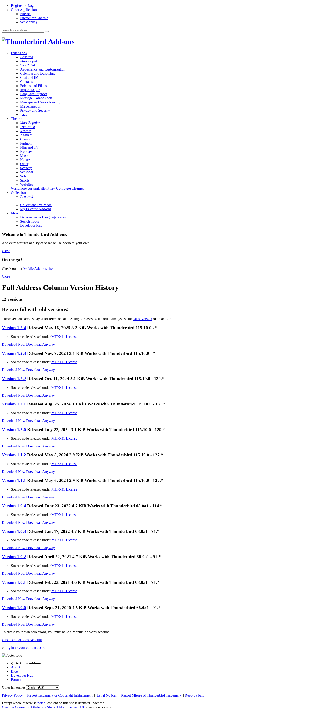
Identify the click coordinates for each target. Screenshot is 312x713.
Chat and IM (29, 77)
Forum (16, 679)
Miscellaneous (30, 106)
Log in (32, 6)
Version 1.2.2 (14, 378)
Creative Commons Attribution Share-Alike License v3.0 (43, 707)
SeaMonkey (28, 22)
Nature (25, 160)
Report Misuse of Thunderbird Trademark (151, 695)
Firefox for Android (34, 18)
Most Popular (30, 61)
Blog (14, 671)
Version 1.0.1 (14, 582)
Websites (26, 184)
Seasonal (26, 172)
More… (16, 213)
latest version (142, 319)
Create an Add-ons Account (22, 640)
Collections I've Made (36, 205)
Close (6, 251)
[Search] (47, 31)
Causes (25, 139)
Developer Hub (31, 225)
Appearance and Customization (42, 69)
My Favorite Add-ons (35, 209)
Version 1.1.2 (14, 455)
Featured (26, 57)
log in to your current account (27, 648)
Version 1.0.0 (14, 607)
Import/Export (30, 90)
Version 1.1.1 (14, 480)
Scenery (26, 168)
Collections (19, 193)
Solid (24, 176)
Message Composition (36, 98)
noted (41, 703)
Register (17, 6)
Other (24, 164)
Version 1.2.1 (14, 404)
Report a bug (194, 695)
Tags (23, 114)
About (15, 667)
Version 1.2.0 (14, 429)
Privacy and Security (35, 110)
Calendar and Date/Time (37, 73)
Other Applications (24, 10)
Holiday (26, 151)
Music (24, 156)
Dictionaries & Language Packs (43, 217)
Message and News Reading (40, 102)
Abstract (26, 135)
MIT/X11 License (64, 337)
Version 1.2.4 (14, 327)
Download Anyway (40, 344)
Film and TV (29, 147)
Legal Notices (107, 695)
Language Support (33, 94)
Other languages (13, 687)
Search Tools (29, 221)
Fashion (26, 143)
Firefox (25, 14)
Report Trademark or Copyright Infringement (60, 695)
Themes (16, 119)
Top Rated (27, 65)
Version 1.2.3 (14, 353)
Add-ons (60, 41)
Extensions (19, 53)
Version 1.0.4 (14, 505)
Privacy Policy (13, 695)
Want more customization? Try (47, 188)
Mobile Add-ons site (38, 269)
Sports (24, 180)
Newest (25, 131)
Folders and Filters (33, 86)
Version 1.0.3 (14, 531)
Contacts (26, 82)
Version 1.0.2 (14, 556)
